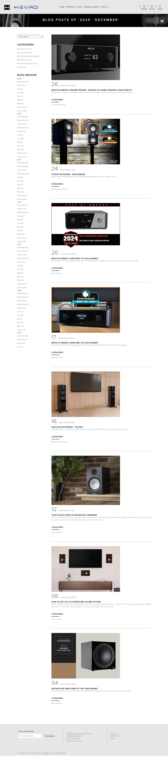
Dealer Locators (73, 741)
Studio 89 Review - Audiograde (68, 174)
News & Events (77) (24, 49)
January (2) (21, 111)
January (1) (21, 157)
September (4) (22, 174)
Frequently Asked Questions (78, 734)
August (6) (21, 131)
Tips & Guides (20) (24, 52)
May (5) (20, 184)
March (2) (20, 192)
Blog (112, 738)
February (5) (22, 107)
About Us (114, 734)
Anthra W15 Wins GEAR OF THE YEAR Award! (74, 688)
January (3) (21, 199)
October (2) (21, 170)
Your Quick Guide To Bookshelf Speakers (74, 515)
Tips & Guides (56, 532)
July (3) (20, 89)
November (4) (22, 120)
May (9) (20, 273)
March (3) (20, 149)
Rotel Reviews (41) (24, 60)
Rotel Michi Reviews (58, 105)
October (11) (21, 124)
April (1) (20, 230)
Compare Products (74, 736)
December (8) (22, 117)
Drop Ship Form (72, 738)
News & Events (56, 273)
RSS (162, 21)
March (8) (20, 234)
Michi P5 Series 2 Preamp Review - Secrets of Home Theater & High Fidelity (91, 90)
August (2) (21, 262)
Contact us (115, 736)
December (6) (22, 163)
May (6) (20, 142)
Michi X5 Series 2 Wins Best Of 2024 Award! (74, 258)
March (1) (20, 280)
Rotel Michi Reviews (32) (27, 63)
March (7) (20, 103)
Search (42, 37)
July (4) (20, 177)
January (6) (21, 241)
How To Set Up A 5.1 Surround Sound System (76, 602)
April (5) (20, 146)
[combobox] (28, 37)
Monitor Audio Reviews (59, 189)
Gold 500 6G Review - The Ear (67, 427)
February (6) (22, 153)
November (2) (22, 297)
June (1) (20, 315)
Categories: (57, 100)
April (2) (20, 100)
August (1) (21, 216)
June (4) (20, 92)
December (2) (22, 293)
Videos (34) (21, 67)
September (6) (22, 82)
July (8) (20, 266)
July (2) (20, 312)
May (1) (19, 319)
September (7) (22, 212)
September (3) (22, 304)
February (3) (22, 284)
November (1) (22, 339)
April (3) (20, 276)
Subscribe (49, 736)
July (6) (20, 135)
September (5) (22, 128)
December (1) (22, 205)
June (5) (20, 181)
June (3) (20, 138)
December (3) (22, 247)
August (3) (21, 85)
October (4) (21, 301)
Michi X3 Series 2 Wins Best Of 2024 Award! (74, 343)
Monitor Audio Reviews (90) (28, 56)
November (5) (22, 166)
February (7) (22, 238)
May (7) (20, 96)
